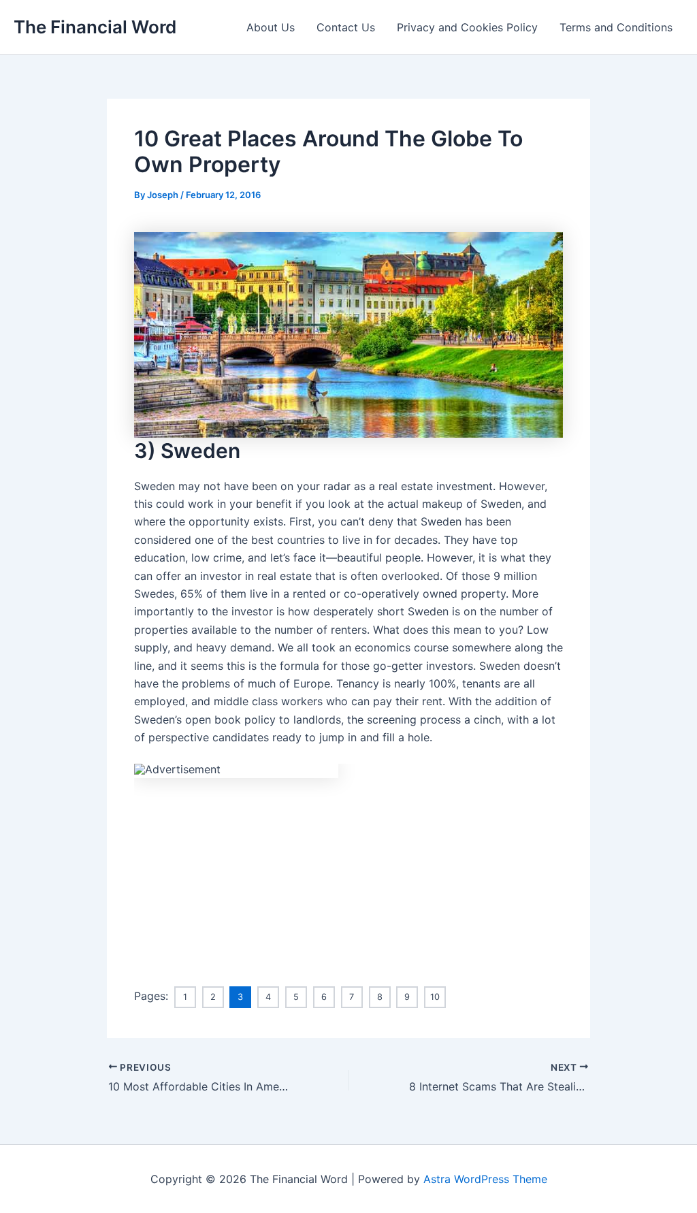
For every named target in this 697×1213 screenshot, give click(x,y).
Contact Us (346, 27)
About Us (270, 27)
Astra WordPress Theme (485, 1179)
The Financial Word (95, 26)
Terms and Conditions (616, 27)
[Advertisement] (348, 873)
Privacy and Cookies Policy (467, 27)
